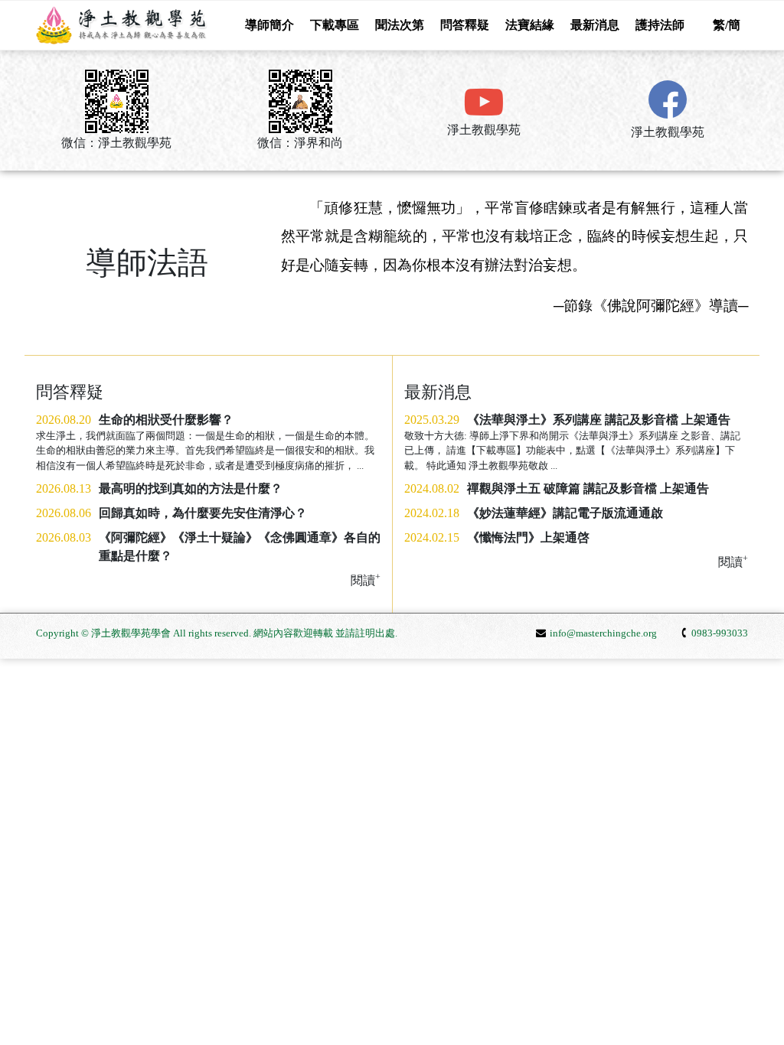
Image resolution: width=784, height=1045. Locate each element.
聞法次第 (399, 24)
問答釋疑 (464, 24)
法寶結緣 (529, 24)
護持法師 (659, 24)
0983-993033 (719, 633)
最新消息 (594, 24)
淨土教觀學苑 (484, 129)
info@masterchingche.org (603, 633)
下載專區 (334, 24)
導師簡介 (269, 24)
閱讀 (733, 560)
